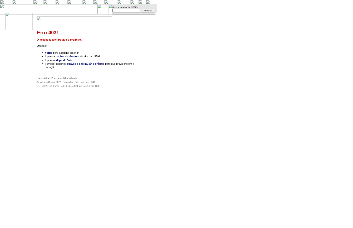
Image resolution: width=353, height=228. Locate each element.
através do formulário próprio (85, 63)
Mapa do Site (64, 60)
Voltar (48, 52)
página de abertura (67, 56)
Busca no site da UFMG (125, 7)
